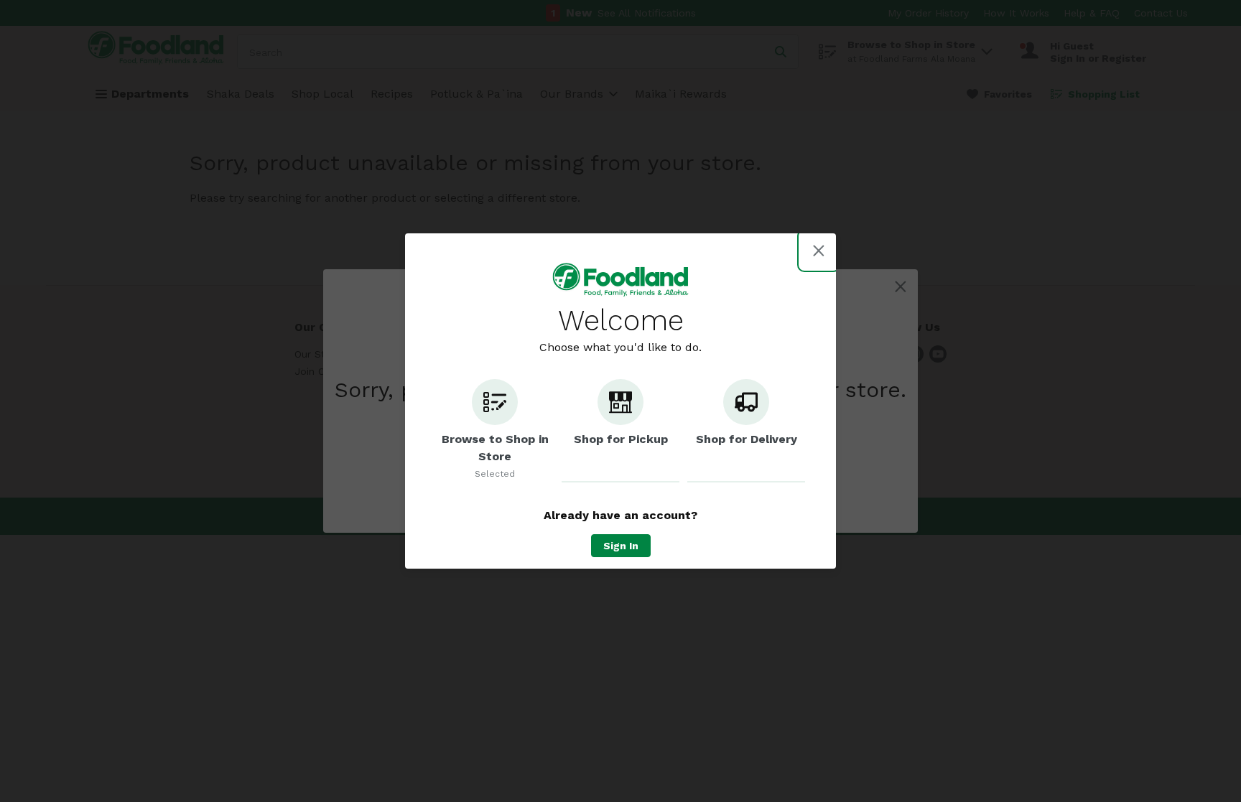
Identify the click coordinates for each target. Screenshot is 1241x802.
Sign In (620, 545)
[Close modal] (818, 250)
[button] (495, 430)
